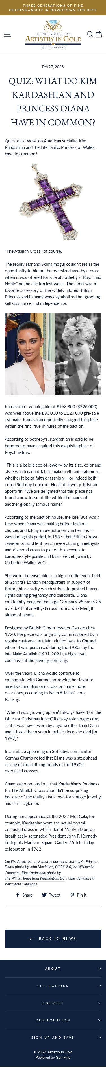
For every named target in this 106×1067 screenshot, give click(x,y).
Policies (53, 1003)
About (53, 968)
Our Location (53, 1020)
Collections (53, 986)
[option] (53, 7)
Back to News (57, 939)
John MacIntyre (41, 866)
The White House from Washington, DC (35, 878)
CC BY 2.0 (63, 866)
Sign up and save (52, 1037)
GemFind (63, 1057)
